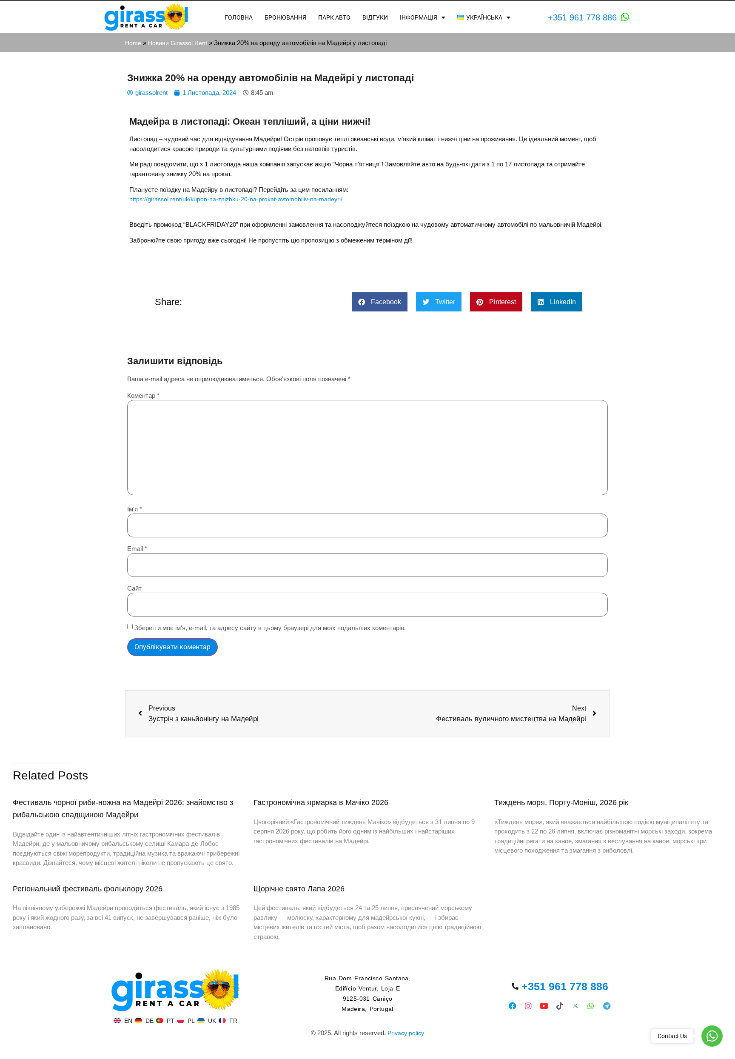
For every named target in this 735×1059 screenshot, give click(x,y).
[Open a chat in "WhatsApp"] (625, 17)
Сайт (134, 588)
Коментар (143, 395)
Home (133, 43)
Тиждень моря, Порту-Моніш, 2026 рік (561, 802)
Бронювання (285, 17)
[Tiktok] (559, 1005)
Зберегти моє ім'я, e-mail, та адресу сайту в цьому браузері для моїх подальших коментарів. (270, 628)
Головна (239, 17)
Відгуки (375, 17)
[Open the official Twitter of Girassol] (575, 1005)
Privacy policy (405, 1033)
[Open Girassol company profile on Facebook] (513, 1005)
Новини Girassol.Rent (177, 43)
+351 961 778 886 (582, 17)
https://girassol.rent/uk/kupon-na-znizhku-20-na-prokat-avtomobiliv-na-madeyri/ (236, 199)
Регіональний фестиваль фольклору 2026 (87, 889)
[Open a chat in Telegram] (607, 1005)
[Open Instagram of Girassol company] (528, 1005)
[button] (379, 301)
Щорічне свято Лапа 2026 (299, 889)
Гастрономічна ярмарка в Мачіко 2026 (321, 802)
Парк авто (334, 17)
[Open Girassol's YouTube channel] (544, 1005)
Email (137, 548)
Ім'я (134, 509)
